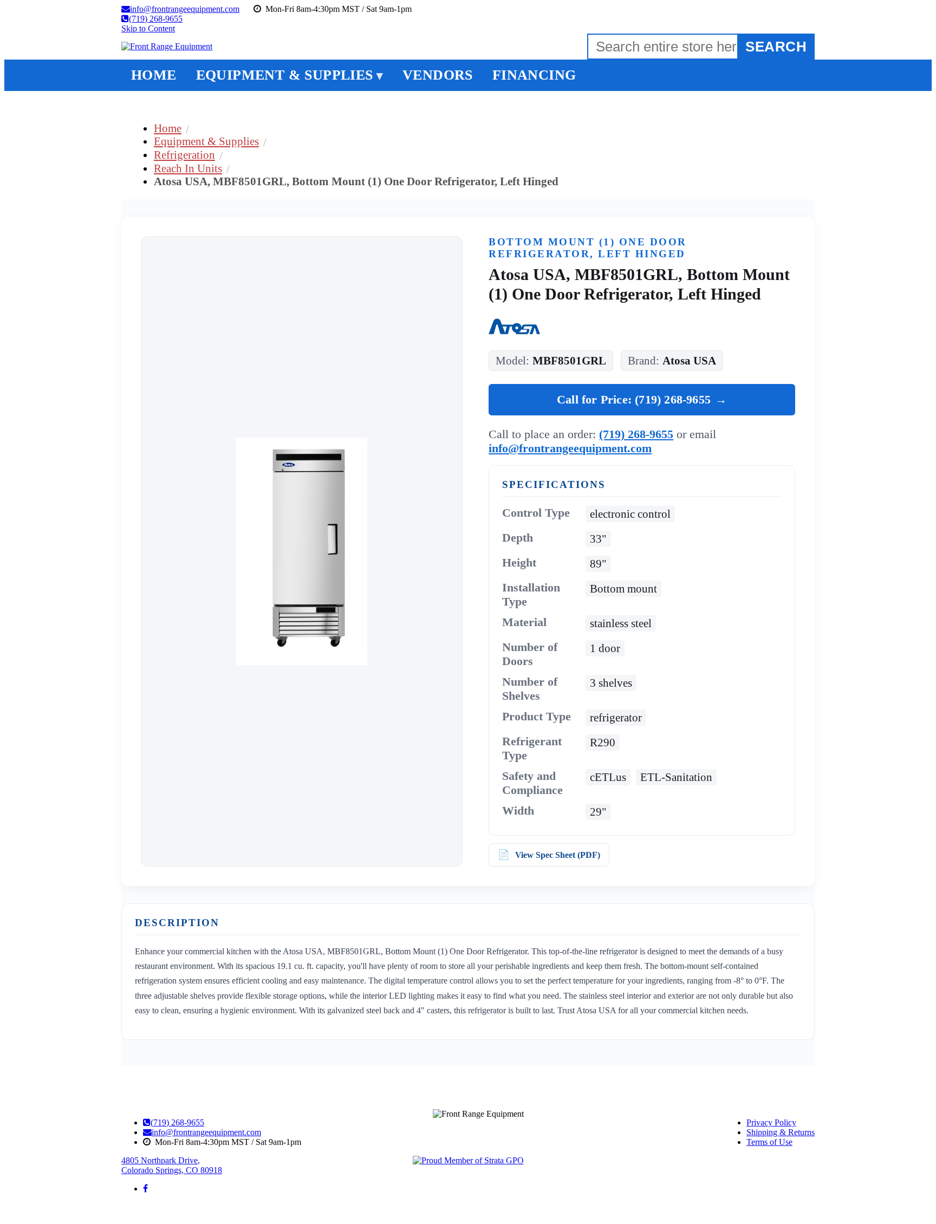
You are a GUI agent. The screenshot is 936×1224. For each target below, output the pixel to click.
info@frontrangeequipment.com (570, 448)
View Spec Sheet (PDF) (557, 855)
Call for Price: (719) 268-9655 (642, 399)
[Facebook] (145, 1188)
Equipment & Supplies (206, 141)
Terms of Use (769, 1142)
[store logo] (166, 46)
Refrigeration (184, 154)
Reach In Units (188, 168)
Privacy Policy (771, 1122)
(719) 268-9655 (636, 434)
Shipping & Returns (780, 1132)
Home (167, 128)
